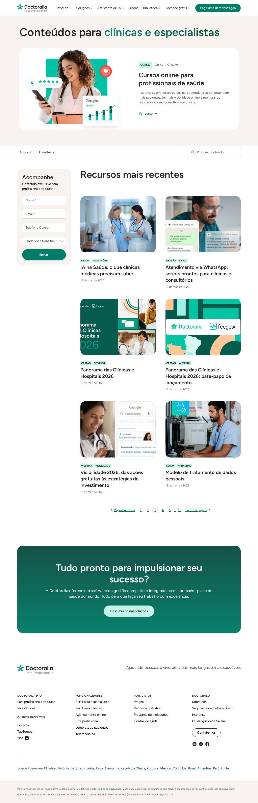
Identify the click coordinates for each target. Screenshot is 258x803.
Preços (133, 8)
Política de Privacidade (109, 789)
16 (179, 510)
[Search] (192, 152)
